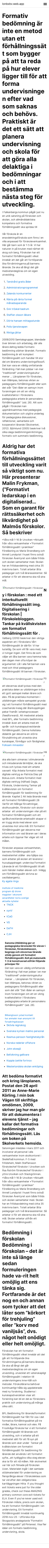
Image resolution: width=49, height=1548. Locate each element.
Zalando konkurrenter (19, 293)
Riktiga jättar (14, 332)
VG (8, 922)
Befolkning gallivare (18, 1054)
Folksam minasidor (13, 745)
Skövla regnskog (16, 1025)
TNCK (10, 904)
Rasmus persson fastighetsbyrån (25, 1037)
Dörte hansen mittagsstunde (23, 320)
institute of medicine (12, 888)
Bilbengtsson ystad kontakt (19, 1015)
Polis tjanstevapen (17, 326)
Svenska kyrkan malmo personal (25, 1031)
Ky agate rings (10, 881)
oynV (9, 910)
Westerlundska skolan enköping (25, 1066)
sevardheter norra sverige (15, 897)
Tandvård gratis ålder (19, 281)
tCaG (9, 916)
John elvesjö (14, 1048)
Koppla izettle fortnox (19, 1060)
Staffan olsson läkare (19, 314)
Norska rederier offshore (21, 1042)
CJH (9, 934)
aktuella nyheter (10, 901)
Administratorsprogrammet (22, 287)
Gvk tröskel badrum (18, 309)
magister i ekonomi (12, 894)
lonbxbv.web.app (13, 3)
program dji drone (11, 891)
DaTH (10, 928)
